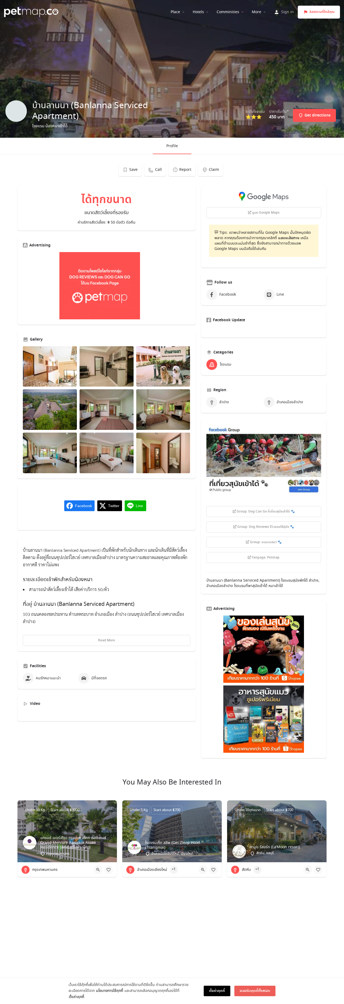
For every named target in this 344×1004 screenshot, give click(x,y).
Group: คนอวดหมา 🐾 (265, 542)
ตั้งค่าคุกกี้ (76, 997)
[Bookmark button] (108, 869)
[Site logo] (32, 11)
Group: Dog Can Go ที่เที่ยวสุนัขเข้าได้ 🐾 (265, 511)
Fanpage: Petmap (265, 557)
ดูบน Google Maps (265, 212)
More (256, 12)
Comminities (228, 12)
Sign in (287, 12)
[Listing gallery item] (50, 366)
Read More (106, 640)
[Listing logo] (16, 111)
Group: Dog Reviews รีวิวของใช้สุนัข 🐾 (265, 527)
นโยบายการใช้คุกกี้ (109, 991)
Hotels (198, 12)
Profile (172, 146)
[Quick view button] (98, 869)
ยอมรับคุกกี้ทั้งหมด (255, 991)
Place (175, 12)
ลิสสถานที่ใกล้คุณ (322, 12)
